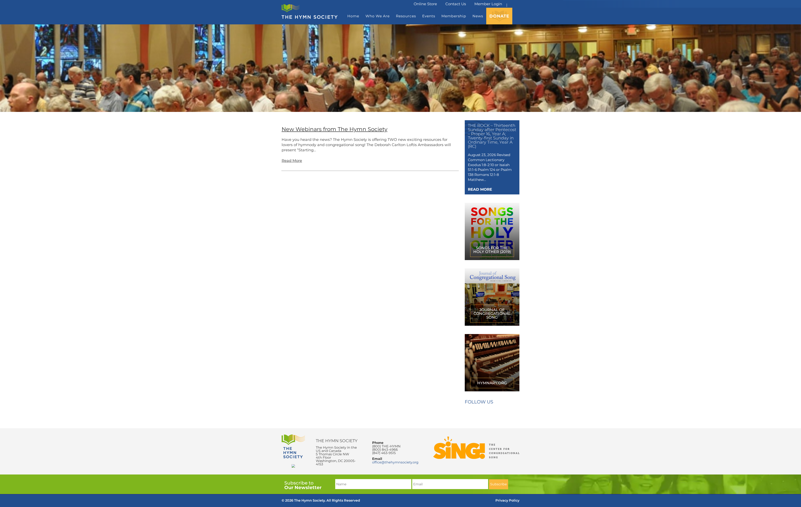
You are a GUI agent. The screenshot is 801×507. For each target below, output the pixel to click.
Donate (499, 16)
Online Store (425, 4)
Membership (453, 16)
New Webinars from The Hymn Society (334, 129)
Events (428, 16)
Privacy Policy (507, 500)
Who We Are (377, 16)
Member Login (488, 4)
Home (353, 16)
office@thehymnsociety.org (395, 462)
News (477, 16)
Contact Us (455, 4)
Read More (292, 160)
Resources (406, 16)
